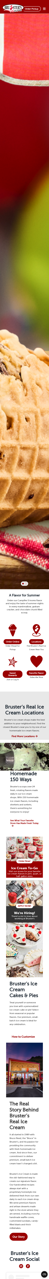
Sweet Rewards (12, 674)
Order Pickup (31, 9)
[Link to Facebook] (28, 1266)
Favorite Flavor (36, 673)
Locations (36, 642)
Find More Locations (23, 736)
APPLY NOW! (24, 906)
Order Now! (24, 861)
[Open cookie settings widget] (44, 1274)
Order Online (12, 642)
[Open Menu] (44, 8)
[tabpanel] (24, 316)
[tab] (23, 583)
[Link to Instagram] (21, 1266)
